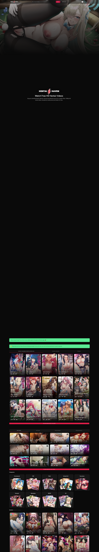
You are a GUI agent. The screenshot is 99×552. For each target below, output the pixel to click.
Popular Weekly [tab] (58, 430)
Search (58, 1)
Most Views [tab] (19, 430)
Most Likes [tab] (38, 430)
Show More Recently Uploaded (49, 423)
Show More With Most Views (49, 469)
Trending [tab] (79, 351)
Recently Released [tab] (55, 351)
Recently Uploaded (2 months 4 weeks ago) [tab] (26, 351)
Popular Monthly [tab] (79, 430)
